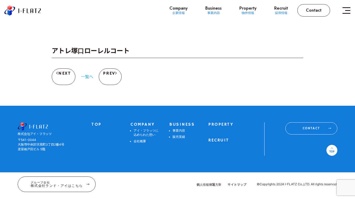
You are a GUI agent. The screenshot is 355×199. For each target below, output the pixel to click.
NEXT (64, 73)
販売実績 (179, 137)
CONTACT (311, 128)
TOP (96, 124)
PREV (109, 73)
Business (213, 10)
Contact (313, 10)
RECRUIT (218, 140)
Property (248, 10)
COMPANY (142, 124)
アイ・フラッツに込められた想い (146, 133)
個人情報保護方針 (208, 185)
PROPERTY (220, 124)
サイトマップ (237, 185)
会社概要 (140, 141)
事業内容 (179, 131)
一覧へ (87, 76)
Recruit (281, 10)
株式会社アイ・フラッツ (22, 10)
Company (178, 10)
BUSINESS (182, 124)
